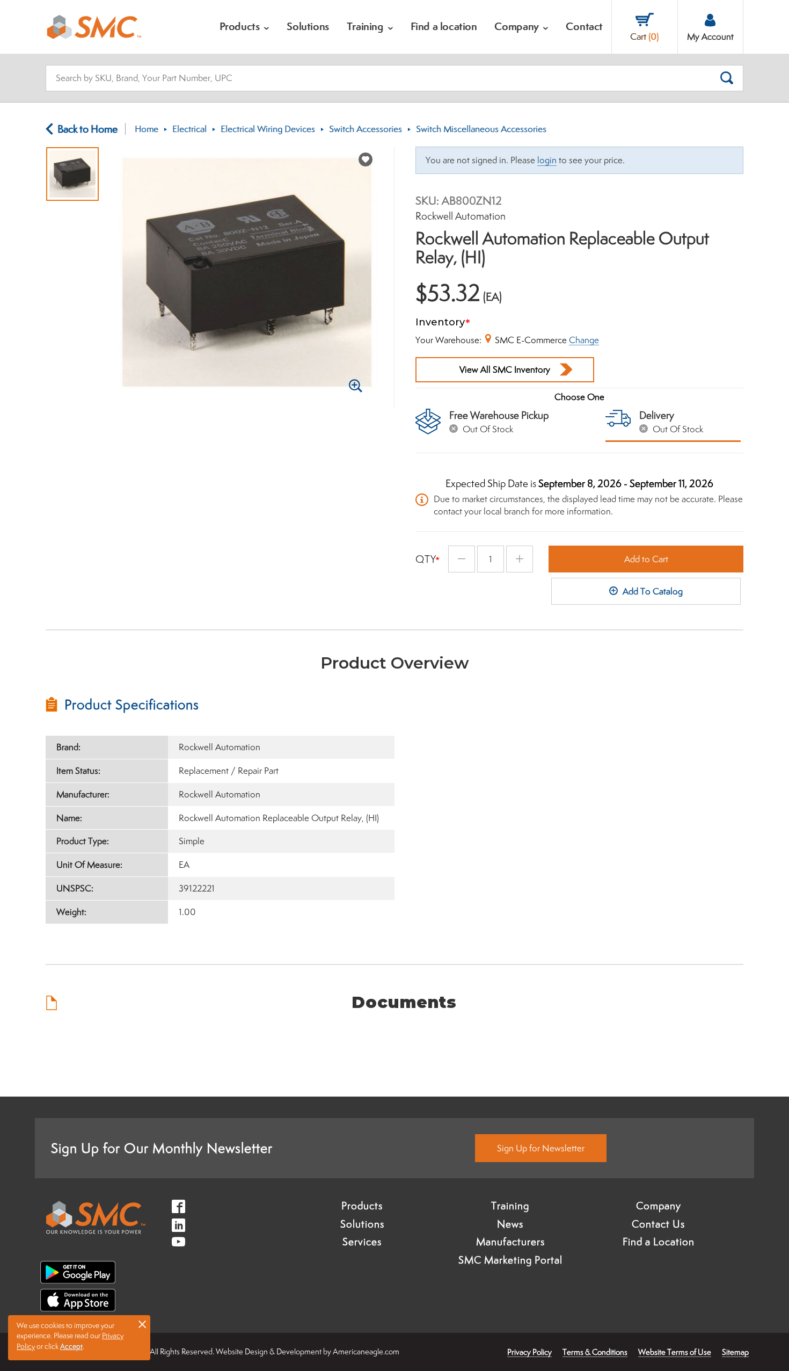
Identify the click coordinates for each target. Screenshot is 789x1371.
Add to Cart (646, 559)
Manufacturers (510, 1241)
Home (146, 129)
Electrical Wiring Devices (268, 129)
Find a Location (659, 1241)
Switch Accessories (365, 129)
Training (510, 1205)
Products (362, 1205)
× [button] (142, 1323)
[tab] (220, 704)
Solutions (362, 1223)
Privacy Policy (529, 1352)
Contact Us (658, 1223)
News (510, 1223)
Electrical (189, 129)
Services (362, 1241)
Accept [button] (71, 1346)
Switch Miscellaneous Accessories (481, 129)
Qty (425, 559)
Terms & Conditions (594, 1352)
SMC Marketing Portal (510, 1259)
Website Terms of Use (674, 1352)
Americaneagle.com (366, 1351)
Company (658, 1205)
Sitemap (735, 1352)
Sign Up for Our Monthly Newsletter (162, 1148)
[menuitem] (245, 27)
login (547, 160)
